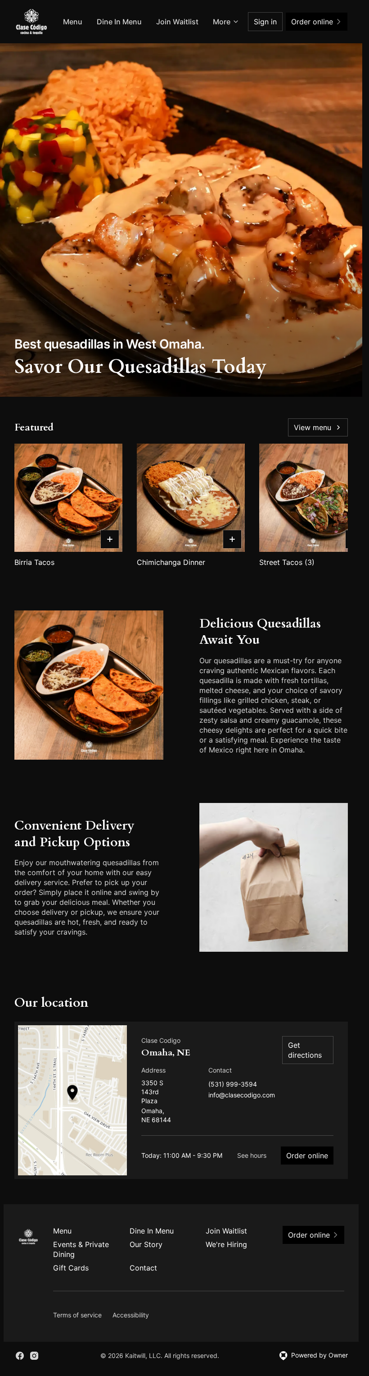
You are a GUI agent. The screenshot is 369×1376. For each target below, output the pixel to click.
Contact (143, 1267)
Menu (72, 21)
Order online (307, 1155)
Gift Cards (71, 1267)
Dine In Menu (119, 21)
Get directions (305, 1050)
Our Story (146, 1244)
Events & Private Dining (81, 1249)
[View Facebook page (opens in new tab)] (19, 1355)
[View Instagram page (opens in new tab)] (34, 1355)
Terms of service (77, 1315)
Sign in (265, 21)
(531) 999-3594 (232, 1084)
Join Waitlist (177, 21)
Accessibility (130, 1315)
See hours (251, 1155)
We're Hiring (226, 1244)
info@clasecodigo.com (241, 1095)
